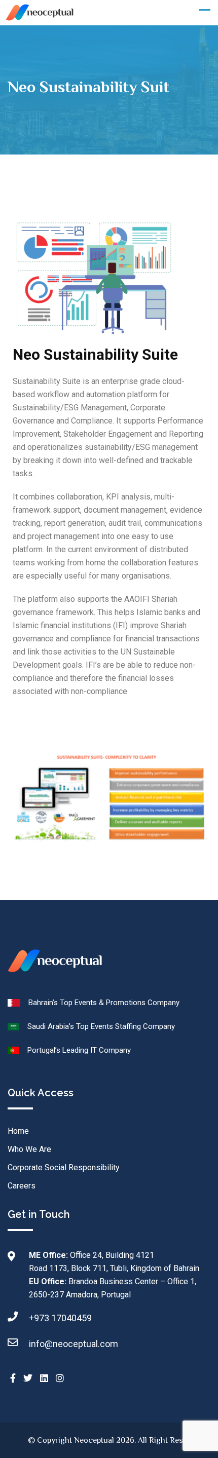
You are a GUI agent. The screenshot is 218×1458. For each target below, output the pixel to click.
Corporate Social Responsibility (64, 1167)
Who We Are (29, 1149)
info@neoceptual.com (73, 1343)
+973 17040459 (60, 1318)
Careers (21, 1186)
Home (18, 1131)
